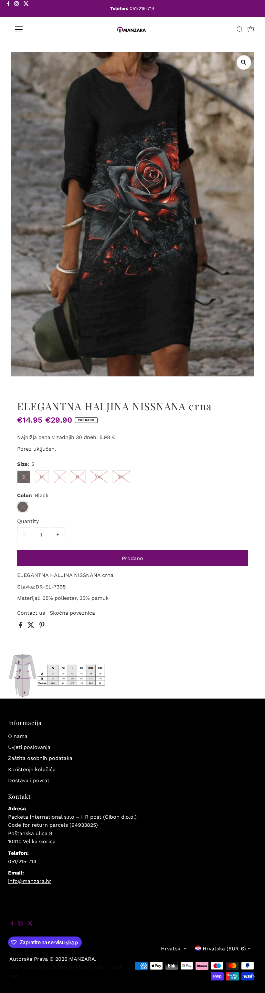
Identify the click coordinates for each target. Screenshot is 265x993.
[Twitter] (26, 9)
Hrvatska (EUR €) (224, 949)
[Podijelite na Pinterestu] (42, 626)
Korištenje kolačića (32, 769)
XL (77, 476)
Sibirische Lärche (74, 967)
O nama (17, 736)
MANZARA (82, 959)
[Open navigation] (39, 29)
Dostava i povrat (28, 780)
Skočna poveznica (72, 613)
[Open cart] (251, 29)
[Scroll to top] (252, 980)
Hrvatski (171, 949)
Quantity (28, 521)
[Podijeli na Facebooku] (21, 626)
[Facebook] (8, 9)
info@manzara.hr (29, 881)
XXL (99, 476)
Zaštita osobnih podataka (40, 758)
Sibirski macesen (30, 967)
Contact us (31, 613)
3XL (121, 476)
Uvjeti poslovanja (29, 747)
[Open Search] (240, 29)
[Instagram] (16, 9)
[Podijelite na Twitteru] (31, 626)
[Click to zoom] (244, 62)
